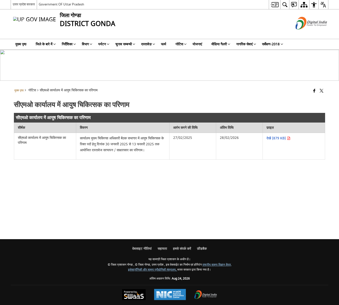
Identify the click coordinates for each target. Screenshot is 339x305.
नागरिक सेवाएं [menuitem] (244, 44)
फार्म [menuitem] (163, 44)
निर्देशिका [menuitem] (67, 44)
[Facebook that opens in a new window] (314, 91)
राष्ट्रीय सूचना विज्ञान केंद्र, (217, 265)
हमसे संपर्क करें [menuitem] (182, 248)
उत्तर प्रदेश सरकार (24, 4)
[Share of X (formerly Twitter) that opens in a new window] (321, 91)
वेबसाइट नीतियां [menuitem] (142, 248)
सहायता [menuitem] (162, 248)
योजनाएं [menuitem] (197, 44)
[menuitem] (274, 4)
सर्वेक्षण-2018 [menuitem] (271, 44)
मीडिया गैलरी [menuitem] (219, 44)
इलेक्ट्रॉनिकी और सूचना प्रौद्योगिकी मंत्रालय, (152, 270)
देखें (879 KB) (277, 138)
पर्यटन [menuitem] (102, 44)
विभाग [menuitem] (85, 44)
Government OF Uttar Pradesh (61, 4)
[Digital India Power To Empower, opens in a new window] (206, 295)
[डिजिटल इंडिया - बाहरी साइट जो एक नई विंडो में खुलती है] (305, 33)
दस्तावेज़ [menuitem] (146, 44)
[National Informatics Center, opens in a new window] (170, 295)
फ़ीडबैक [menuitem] (202, 248)
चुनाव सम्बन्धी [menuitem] (123, 44)
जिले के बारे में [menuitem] (44, 44)
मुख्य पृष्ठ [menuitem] (20, 44)
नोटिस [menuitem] (179, 44)
